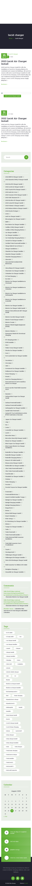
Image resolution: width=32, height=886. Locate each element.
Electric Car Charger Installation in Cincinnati (15, 282)
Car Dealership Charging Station (14, 238)
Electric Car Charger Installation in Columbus (15, 288)
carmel (8, 648)
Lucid (7, 433)
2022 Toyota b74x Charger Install (15, 189)
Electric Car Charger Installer (13, 305)
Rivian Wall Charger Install (13, 513)
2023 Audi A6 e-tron (11, 192)
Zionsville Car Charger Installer (14, 572)
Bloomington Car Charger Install (14, 219)
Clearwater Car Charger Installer (14, 270)
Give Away (8, 363)
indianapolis (9, 707)
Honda (7, 376)
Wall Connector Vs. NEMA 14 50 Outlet (16, 564)
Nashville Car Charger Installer (14, 452)
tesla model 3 (9, 766)
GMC (6, 365)
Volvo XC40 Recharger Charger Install (16, 560)
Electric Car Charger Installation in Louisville (15, 300)
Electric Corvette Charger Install (14, 317)
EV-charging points (11, 339)
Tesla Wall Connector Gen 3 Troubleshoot (13, 544)
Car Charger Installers (11, 235)
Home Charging (10, 374)
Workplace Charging (11, 569)
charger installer (10, 656)
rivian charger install (11, 738)
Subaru (7, 524)
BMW (7, 221)
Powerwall (8, 491)
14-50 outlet (9, 632)
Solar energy (9, 518)
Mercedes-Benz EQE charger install (15, 438)
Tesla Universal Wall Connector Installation (14, 538)
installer (8, 711)
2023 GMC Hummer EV (12, 197)
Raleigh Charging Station (12, 505)
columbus (20, 664)
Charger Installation (11, 248)
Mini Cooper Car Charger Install (14, 443)
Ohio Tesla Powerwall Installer (14, 471)
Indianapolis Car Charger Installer (15, 408)
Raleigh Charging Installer (13, 502)
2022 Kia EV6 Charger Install (13, 184)
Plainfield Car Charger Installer (14, 476)
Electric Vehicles (10, 331)
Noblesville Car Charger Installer (14, 465)
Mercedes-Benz (10, 435)
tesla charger (18, 746)
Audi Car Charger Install (12, 216)
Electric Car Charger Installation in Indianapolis (15, 294)
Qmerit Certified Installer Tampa (15, 497)
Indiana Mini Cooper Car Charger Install (15, 397)
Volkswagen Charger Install (13, 555)
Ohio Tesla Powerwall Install (13, 468)
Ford (6, 353)
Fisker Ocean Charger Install (13, 347)
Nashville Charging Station (13, 457)
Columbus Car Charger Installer (14, 273)
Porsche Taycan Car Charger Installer (16, 487)
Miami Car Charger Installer (13, 441)
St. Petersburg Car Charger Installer (15, 521)
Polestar (7, 479)
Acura (7, 213)
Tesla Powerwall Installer (12, 534)
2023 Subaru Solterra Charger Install (16, 208)
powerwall (19, 731)
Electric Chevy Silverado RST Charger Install (16, 311)
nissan (8, 731)
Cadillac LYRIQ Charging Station (14, 230)
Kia (6, 424)
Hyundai (7, 394)
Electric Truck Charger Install (14, 319)
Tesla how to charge (11, 754)
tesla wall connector (11, 770)
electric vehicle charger (12, 672)
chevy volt (9, 664)
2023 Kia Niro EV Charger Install (14, 200)
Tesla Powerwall (10, 532)
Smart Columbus (10, 516)
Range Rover (9, 508)
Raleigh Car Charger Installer (13, 500)
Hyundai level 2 (10, 703)
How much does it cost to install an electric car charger (15, 382)
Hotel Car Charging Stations (13, 379)
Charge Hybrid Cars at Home (13, 246)
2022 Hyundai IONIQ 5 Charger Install (16, 179)
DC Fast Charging (10, 276)
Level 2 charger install (12, 723)
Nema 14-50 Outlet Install (12, 460)
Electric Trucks (9, 322)
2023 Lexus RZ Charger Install (14, 203)
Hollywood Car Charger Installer (14, 371)
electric (8, 668)
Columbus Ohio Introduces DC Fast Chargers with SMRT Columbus (15, 610)
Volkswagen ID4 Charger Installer (15, 557)
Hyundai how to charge (12, 699)
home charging (18, 695)
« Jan (5, 816)
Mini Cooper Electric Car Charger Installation (15, 446)
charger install (10, 652)
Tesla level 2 (9, 762)
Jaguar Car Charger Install (13, 419)
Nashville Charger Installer (13, 455)
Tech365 (26, 883)
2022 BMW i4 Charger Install (13, 177)
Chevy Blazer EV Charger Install (14, 268)
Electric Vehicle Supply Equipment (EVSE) (15, 325)
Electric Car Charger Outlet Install (15, 308)
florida (8, 679)
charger (18, 648)
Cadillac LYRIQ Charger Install (14, 227)
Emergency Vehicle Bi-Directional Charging (15, 334)
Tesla (6, 529)
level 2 (8, 719)
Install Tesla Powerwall (12, 410)
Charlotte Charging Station (13, 256)
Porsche (7, 484)
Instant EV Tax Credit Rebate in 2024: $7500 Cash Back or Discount (16, 414)
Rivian (7, 510)
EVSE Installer (9, 342)
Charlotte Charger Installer (13, 254)
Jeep (6, 422)
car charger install (11, 640)
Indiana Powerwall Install (12, 402)
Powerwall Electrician (11, 494)
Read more (4, 84)
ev (15, 676)
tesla (7, 746)
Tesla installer (10, 758)
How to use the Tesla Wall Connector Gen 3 (15, 388)
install (20, 707)
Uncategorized (9, 552)
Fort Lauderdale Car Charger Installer (16, 356)
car (20, 636)
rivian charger (10, 735)
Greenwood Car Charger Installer (15, 368)
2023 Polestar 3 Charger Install (14, 205)
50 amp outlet (10, 636)
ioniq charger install (11, 715)
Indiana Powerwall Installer (13, 405)
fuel (7, 695)
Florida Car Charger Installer (13, 350)
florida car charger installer (13, 687)
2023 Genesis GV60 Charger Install (15, 195)
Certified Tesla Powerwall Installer (15, 243)
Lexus (7, 427)
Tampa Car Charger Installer (13, 526)
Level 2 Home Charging (12, 727)
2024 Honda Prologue (11, 211)
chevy (18, 660)
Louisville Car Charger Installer (14, 430)
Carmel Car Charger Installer (13, 240)
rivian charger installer (12, 742)
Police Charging (10, 482)
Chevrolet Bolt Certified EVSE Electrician (13, 262)
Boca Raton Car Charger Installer (14, 224)
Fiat (6, 345)
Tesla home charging (11, 750)
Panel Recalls (9, 473)
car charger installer (11, 232)
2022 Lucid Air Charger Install (12, 96)
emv (7, 676)
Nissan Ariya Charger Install (13, 463)
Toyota (7, 549)
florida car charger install (13, 683)
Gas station (8, 360)
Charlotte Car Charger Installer (14, 251)
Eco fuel (7, 279)
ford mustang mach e (11, 691)
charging (8, 660)
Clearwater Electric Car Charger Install (17, 597)
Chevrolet (8, 259)
